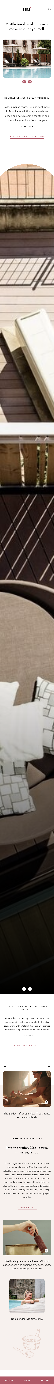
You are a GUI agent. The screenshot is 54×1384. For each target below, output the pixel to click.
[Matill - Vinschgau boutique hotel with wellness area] (27, 9)
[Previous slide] (24, 81)
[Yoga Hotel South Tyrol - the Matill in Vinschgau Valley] (46, 1250)
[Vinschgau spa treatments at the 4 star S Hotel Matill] (46, 1102)
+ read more (27, 126)
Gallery (44, 1380)
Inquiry (9, 1380)
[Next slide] (30, 81)
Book (27, 1380)
